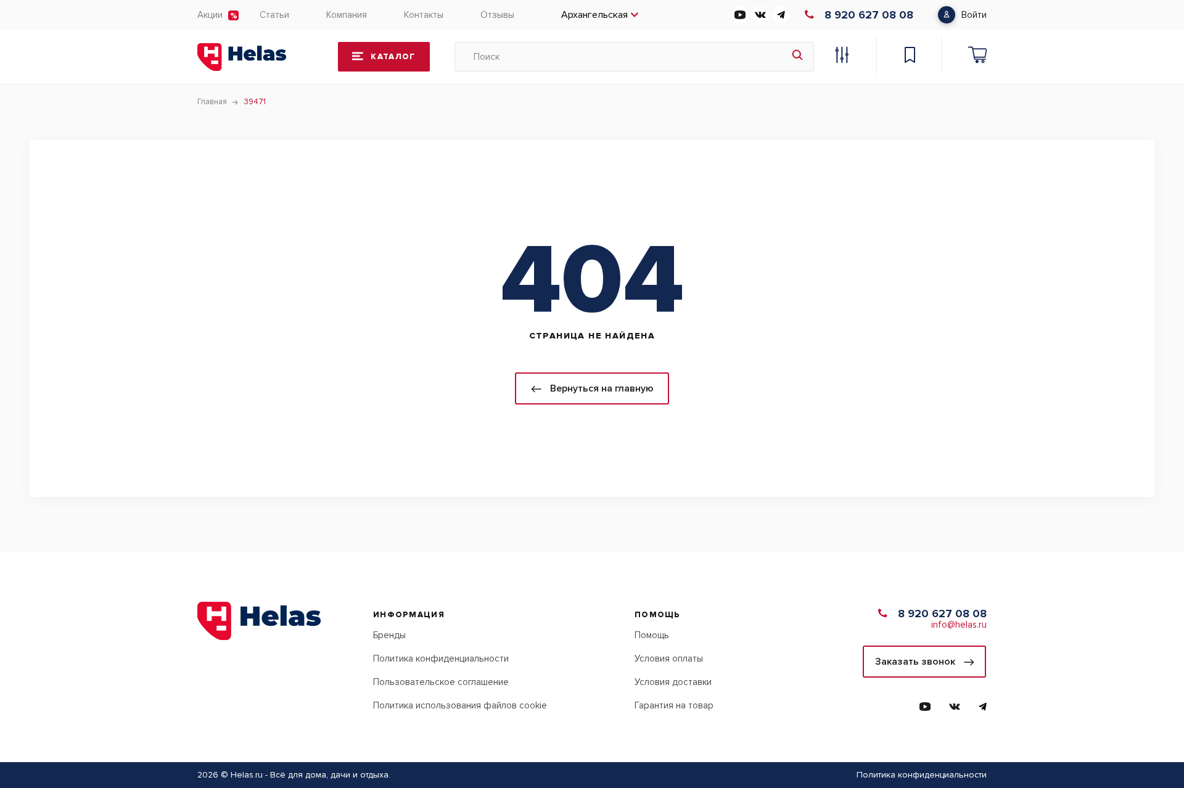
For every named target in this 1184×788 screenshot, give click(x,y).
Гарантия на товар (674, 705)
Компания (346, 14)
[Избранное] (909, 56)
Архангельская (594, 15)
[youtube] (740, 14)
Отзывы (497, 14)
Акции (210, 14)
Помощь (652, 635)
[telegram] (780, 14)
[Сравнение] (841, 56)
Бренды (389, 635)
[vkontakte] (760, 14)
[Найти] (797, 57)
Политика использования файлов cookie (460, 705)
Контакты (423, 14)
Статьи (274, 14)
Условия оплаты (669, 658)
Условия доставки (673, 681)
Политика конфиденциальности (441, 658)
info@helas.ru (959, 624)
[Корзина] (977, 56)
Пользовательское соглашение (441, 681)
